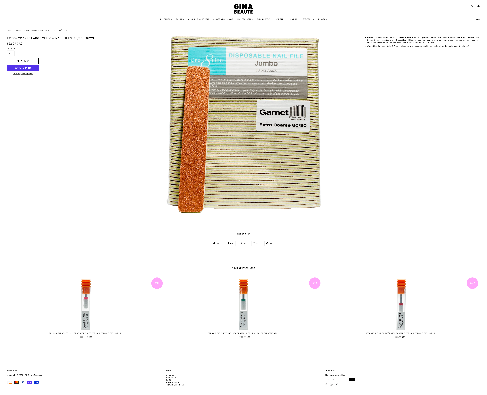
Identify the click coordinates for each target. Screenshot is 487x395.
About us (170, 375)
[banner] (243, 9)
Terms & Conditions (175, 385)
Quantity (11, 49)
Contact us (171, 377)
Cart (478, 19)
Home (10, 30)
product (19, 30)
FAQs (168, 380)
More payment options (23, 74)
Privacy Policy (172, 382)
